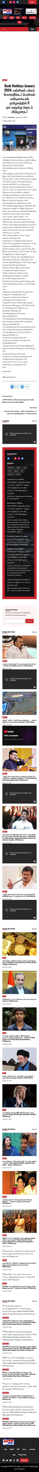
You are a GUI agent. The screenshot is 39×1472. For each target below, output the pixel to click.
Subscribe (24, 1460)
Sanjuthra (11, 117)
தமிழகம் (4, 80)
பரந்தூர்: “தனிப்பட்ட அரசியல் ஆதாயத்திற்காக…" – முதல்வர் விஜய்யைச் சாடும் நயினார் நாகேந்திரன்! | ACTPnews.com (19, 721)
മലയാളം (32, 18)
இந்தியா (18, 467)
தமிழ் (5, 18)
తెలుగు (24, 18)
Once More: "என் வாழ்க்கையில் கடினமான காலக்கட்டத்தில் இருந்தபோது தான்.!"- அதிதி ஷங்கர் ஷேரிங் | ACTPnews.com (19, 1287)
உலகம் (25, 467)
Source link (6, 371)
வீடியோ (18, 474)
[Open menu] (3, 29)
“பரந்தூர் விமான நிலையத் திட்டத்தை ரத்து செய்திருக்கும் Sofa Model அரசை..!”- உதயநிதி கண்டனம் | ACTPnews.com (18, 895)
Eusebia (10, 536)
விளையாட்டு (10, 474)
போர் (22, 470)
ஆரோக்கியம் (11, 467)
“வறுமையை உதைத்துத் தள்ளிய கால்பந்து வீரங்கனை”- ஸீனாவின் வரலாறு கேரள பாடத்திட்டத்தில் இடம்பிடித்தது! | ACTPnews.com (18, 1397)
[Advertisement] (19, 54)
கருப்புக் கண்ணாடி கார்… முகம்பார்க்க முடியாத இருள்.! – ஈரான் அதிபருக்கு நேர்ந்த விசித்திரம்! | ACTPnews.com (18, 1077)
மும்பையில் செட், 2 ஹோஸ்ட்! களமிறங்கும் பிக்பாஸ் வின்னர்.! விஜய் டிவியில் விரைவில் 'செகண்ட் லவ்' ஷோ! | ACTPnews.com (19, 1265)
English (11, 18)
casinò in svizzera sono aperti (17, 580)
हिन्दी (18, 18)
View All (34, 421)
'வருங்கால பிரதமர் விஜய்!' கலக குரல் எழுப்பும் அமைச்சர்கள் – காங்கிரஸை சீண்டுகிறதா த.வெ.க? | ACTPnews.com (19, 665)
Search (29, 621)
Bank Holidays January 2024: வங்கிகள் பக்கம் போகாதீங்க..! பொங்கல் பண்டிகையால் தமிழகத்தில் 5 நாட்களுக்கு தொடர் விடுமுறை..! (19, 98)
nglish (32, 2)
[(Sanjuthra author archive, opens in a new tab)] (3, 118)
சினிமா (9, 470)
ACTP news (34, 1466)
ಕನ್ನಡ (19, 22)
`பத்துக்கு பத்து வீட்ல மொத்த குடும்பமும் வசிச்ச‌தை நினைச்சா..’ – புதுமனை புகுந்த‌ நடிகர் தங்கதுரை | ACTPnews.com (17, 1201)
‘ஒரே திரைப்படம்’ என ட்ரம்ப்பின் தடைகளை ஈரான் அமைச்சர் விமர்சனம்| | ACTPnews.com (19, 1000)
